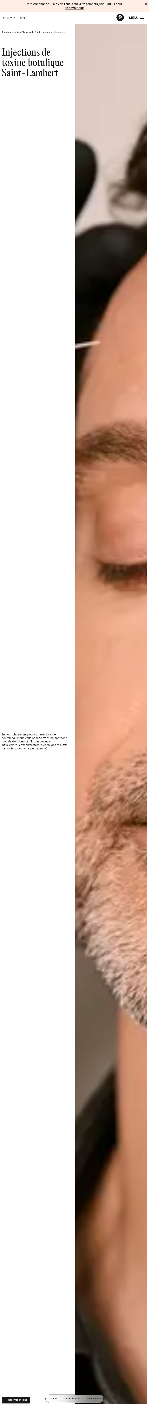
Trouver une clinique (11, 32)
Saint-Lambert (42, 32)
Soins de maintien (71, 1398)
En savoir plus (74, 8)
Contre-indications (95, 1398)
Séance (53, 1398)
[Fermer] (146, 4)
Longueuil (28, 32)
